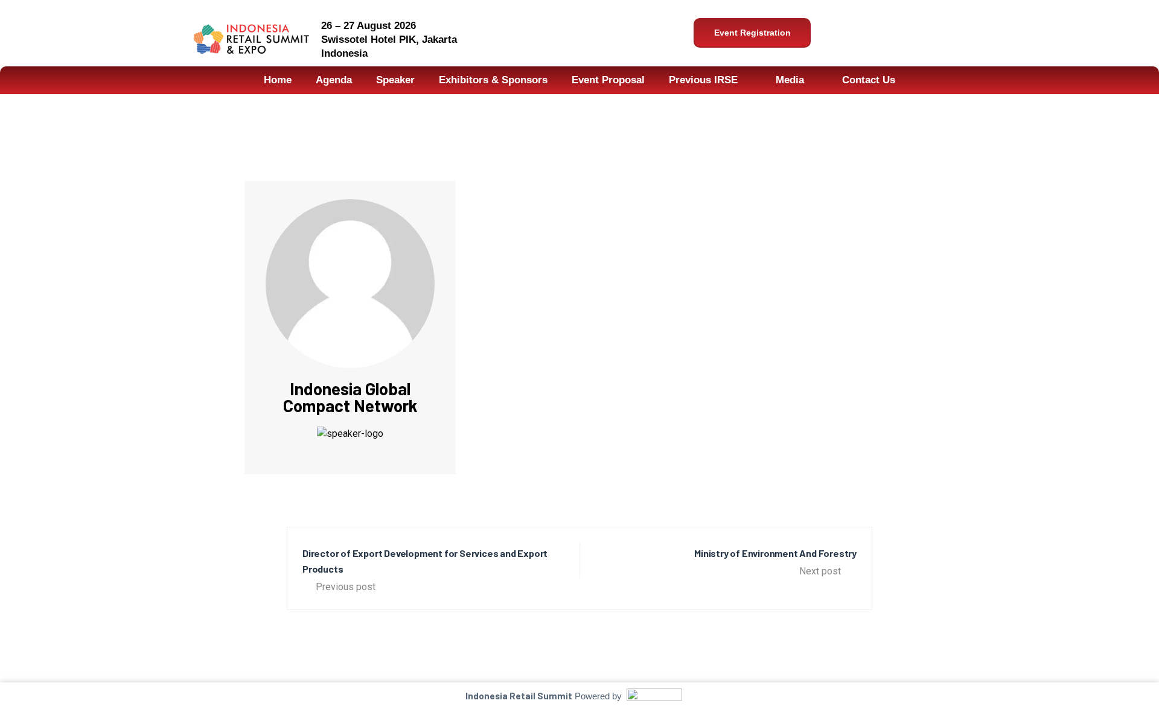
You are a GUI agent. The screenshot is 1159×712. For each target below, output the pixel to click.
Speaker (395, 80)
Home (278, 80)
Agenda (334, 80)
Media (790, 80)
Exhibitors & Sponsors (493, 80)
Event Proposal (608, 80)
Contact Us (868, 80)
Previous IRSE (703, 80)
